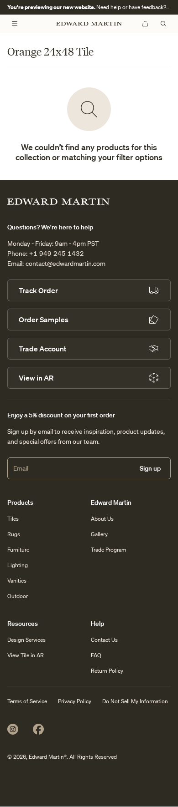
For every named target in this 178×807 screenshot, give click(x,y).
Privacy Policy (74, 701)
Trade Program (108, 549)
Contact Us (104, 640)
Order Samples (43, 319)
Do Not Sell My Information (135, 701)
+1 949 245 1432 (56, 253)
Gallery (99, 534)
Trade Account (42, 348)
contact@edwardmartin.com (65, 263)
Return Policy (107, 671)
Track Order (38, 290)
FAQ (96, 655)
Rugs (13, 534)
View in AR (36, 377)
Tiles (13, 519)
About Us (102, 519)
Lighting (17, 565)
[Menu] (14, 23)
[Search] (163, 23)
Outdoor (17, 596)
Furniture (18, 549)
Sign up (150, 468)
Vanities (16, 580)
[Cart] (145, 23)
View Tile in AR (25, 655)
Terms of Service (27, 701)
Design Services (26, 640)
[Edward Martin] (89, 24)
